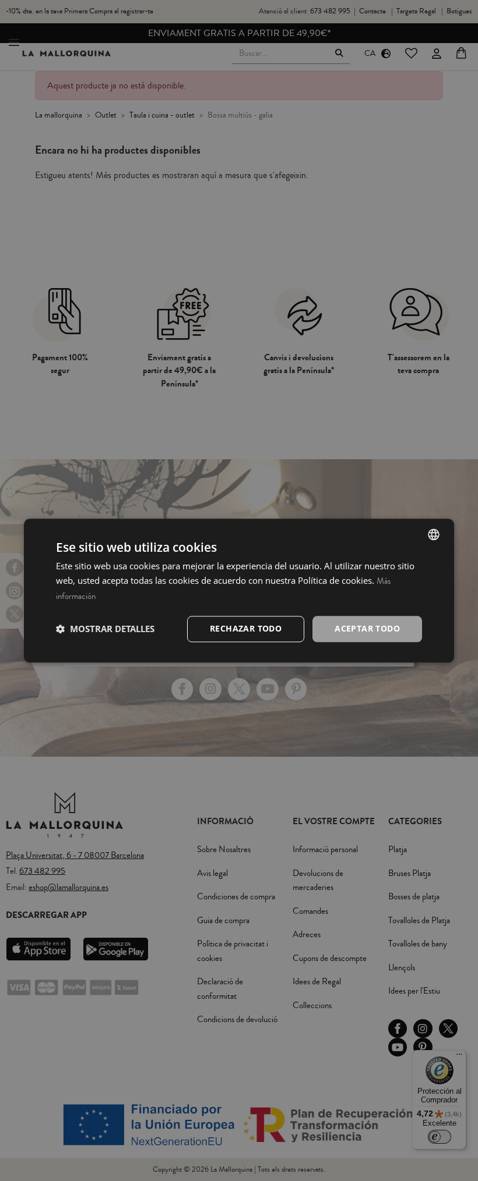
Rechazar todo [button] (246, 628)
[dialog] (239, 590)
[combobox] (434, 534)
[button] (105, 629)
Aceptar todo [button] (367, 628)
